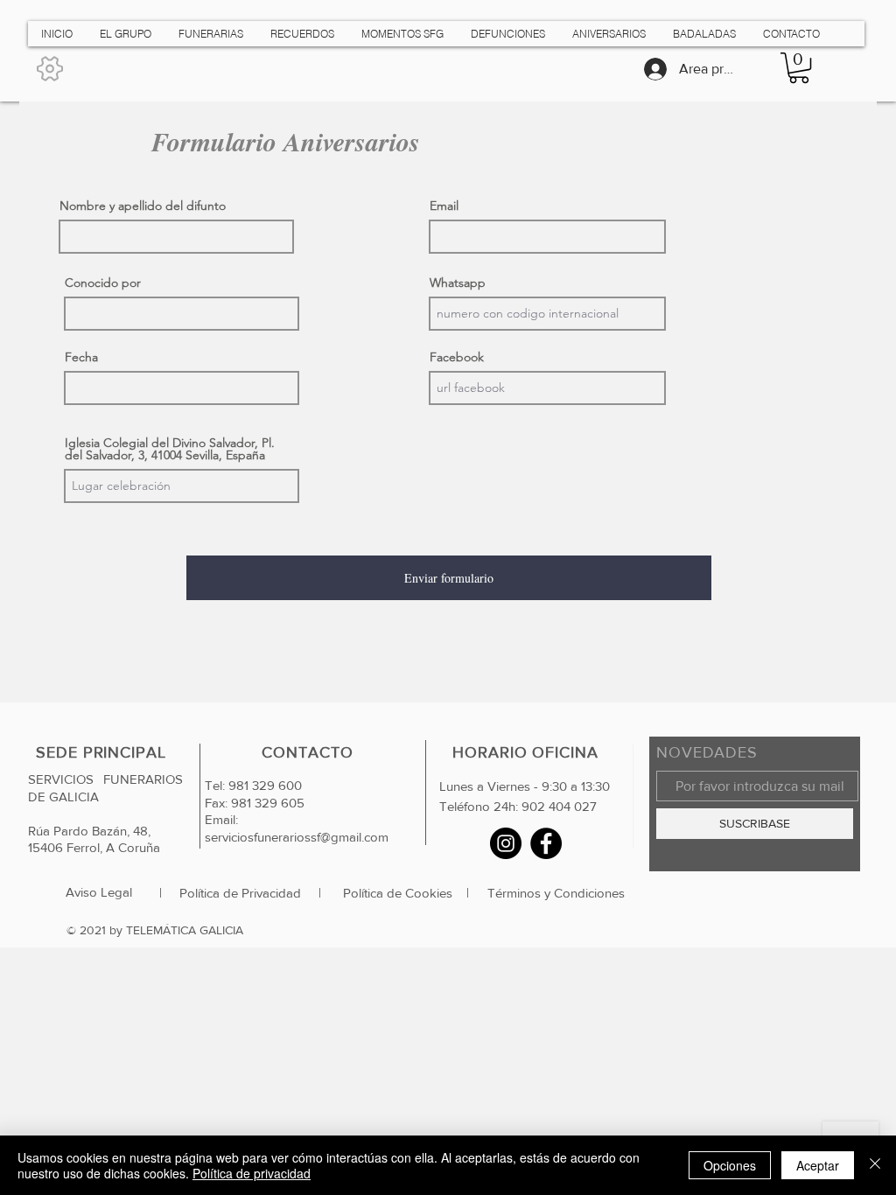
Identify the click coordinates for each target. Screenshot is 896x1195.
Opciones (730, 1165)
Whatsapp (458, 282)
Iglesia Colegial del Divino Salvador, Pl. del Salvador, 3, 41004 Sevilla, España (170, 449)
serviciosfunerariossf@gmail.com (296, 836)
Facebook (457, 357)
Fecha (81, 357)
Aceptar (817, 1165)
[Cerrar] (875, 1165)
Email (444, 205)
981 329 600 (263, 785)
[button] (798, 67)
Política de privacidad (251, 1173)
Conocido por (103, 282)
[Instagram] (506, 843)
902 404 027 (559, 806)
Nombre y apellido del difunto (143, 205)
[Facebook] (546, 843)
